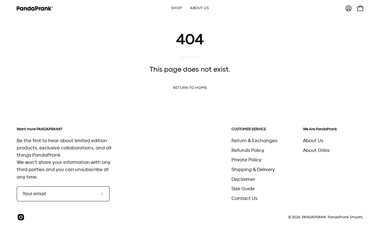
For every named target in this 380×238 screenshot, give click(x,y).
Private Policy (246, 160)
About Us (313, 141)
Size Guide (243, 189)
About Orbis (316, 150)
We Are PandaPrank (320, 129)
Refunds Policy (247, 150)
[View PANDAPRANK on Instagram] (21, 217)
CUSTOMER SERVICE (248, 129)
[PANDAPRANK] (35, 8)
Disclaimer (243, 179)
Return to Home (190, 88)
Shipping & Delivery (253, 169)
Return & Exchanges (254, 141)
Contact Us (244, 198)
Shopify (356, 217)
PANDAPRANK (314, 217)
